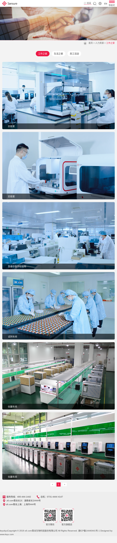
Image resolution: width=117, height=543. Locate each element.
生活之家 (58, 53)
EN (105, 3)
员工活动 (74, 53)
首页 (91, 43)
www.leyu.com (7, 534)
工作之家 (42, 53)
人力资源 (99, 43)
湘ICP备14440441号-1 (89, 530)
